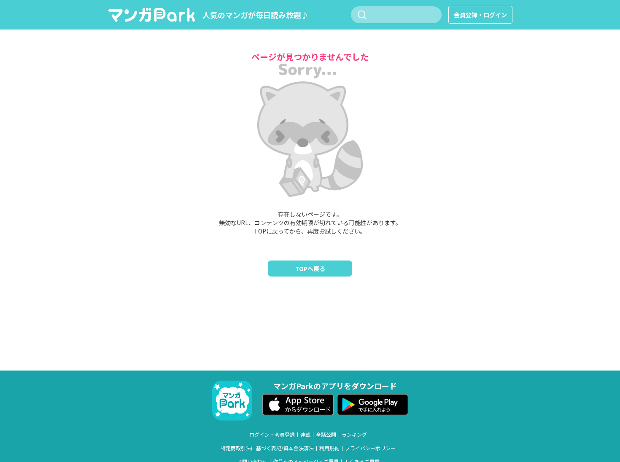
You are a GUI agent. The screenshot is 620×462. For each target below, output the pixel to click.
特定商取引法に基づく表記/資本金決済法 (267, 448)
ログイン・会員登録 (272, 434)
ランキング (354, 434)
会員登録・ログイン (480, 15)
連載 (305, 434)
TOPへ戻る (310, 268)
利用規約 (329, 448)
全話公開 (326, 434)
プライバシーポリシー (370, 448)
